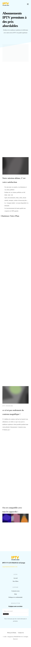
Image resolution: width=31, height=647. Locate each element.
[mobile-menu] (27, 4)
